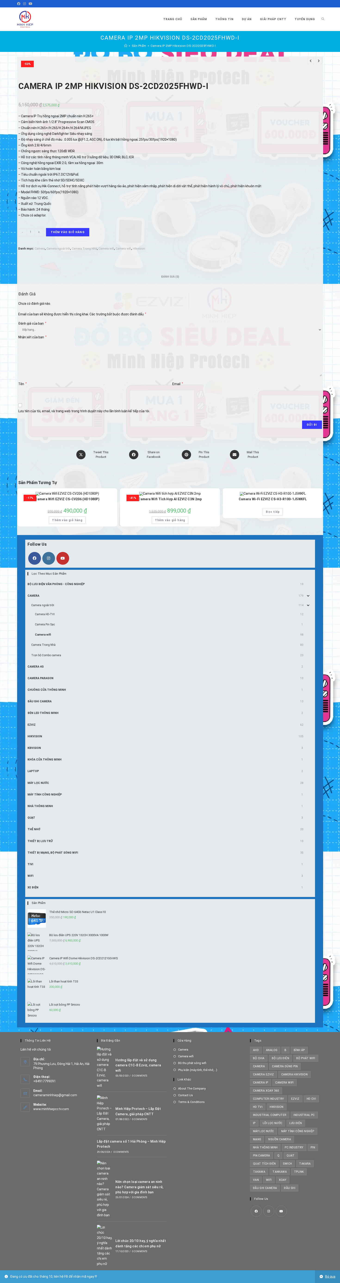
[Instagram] (24, 3)
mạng (257, 1139)
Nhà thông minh (265, 1147)
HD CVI (311, 1098)
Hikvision (139, 248)
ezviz (295, 1098)
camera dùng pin (285, 1066)
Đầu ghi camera (40, 701)
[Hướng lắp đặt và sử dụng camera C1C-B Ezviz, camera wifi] (105, 1067)
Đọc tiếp (273, 511)
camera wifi (284, 1082)
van (256, 1180)
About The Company (192, 1088)
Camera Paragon (40, 678)
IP (254, 1123)
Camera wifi (106, 248)
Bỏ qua (330, 1276)
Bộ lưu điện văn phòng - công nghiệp (56, 584)
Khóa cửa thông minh (45, 759)
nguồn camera (279, 1139)
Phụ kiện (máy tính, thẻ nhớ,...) (197, 1070)
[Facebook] (19, 3)
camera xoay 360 (266, 1090)
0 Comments (139, 1075)
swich (287, 1163)
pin (313, 1147)
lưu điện (295, 1123)
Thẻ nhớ (34, 829)
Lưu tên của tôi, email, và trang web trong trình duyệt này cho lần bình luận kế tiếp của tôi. (84, 411)
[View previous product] (311, 61)
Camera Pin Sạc (45, 624)
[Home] (125, 46)
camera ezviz (263, 1074)
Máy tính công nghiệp (45, 794)
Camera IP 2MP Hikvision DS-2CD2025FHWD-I (183, 46)
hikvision (277, 1107)
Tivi (30, 864)
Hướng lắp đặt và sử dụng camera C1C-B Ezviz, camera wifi (138, 1065)
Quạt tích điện (264, 1163)
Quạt (31, 817)
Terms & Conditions (191, 1102)
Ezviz (32, 724)
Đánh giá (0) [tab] (170, 276)
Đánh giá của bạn (32, 323)
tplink (299, 1171)
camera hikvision (294, 1074)
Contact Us (185, 1095)
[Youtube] (30, 3)
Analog (271, 1050)
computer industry (268, 1098)
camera (259, 1066)
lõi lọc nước (272, 1123)
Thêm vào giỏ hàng (68, 232)
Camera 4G (36, 666)
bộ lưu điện (280, 1058)
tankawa (279, 1171)
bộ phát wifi (305, 1058)
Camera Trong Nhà (84, 248)
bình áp (299, 1050)
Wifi (31, 876)
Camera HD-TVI (45, 614)
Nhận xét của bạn (32, 337)
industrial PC (304, 1115)
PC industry (294, 1147)
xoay (283, 1180)
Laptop (33, 771)
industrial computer (270, 1115)
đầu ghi (289, 1188)
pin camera (261, 1155)
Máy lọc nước (38, 783)
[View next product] (318, 61)
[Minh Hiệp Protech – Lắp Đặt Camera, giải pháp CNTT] (105, 1113)
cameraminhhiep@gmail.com (55, 1095)
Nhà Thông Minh (40, 806)
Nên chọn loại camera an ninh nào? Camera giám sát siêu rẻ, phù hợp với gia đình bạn (139, 1187)
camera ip (260, 1082)
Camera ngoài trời (58, 248)
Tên (22, 384)
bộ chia (259, 1058)
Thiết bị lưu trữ (40, 841)
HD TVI (258, 1107)
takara (305, 1163)
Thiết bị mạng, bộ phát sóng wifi (53, 852)
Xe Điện (33, 887)
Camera (40, 248)
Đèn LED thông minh (43, 713)
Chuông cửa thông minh (47, 689)
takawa (259, 1171)
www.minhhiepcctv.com (51, 1109)
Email (177, 384)
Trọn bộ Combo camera (46, 655)
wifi (269, 1180)
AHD (256, 1050)
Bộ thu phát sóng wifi (192, 1063)
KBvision (34, 748)
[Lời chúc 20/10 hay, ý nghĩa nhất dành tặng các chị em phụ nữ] (105, 1245)
